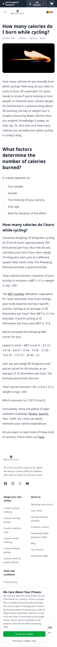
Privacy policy (10, 582)
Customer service (40, 527)
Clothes (22, 38)
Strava (33, 414)
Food (42, 38)
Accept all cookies (24, 633)
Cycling (33, 38)
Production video (39, 555)
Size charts (36, 510)
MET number (16, 294)
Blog (33, 543)
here (41, 437)
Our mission (37, 549)
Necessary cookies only (24, 640)
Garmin (43, 414)
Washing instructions (42, 504)
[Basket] (51, 4)
